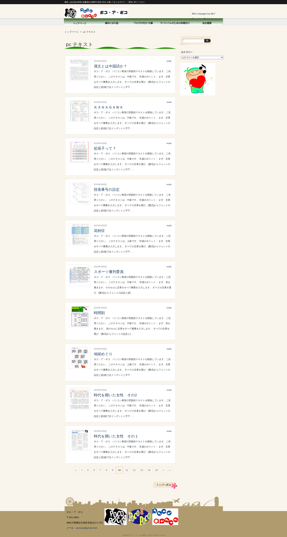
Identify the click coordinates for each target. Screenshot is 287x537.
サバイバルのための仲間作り (175, 22)
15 (156, 470)
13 (141, 470)
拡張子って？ (105, 148)
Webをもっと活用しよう (143, 22)
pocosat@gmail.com (86, 528)
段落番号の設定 (107, 189)
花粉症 (99, 231)
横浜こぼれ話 (112, 22)
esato (169, 61)
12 (134, 470)
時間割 (99, 313)
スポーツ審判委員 (109, 272)
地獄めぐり (103, 354)
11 (127, 470)
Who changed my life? (203, 13)
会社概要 (206, 22)
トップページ (80, 22)
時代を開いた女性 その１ (116, 436)
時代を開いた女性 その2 (115, 395)
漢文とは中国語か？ (110, 66)
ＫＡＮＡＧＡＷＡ (108, 107)
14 (149, 470)
